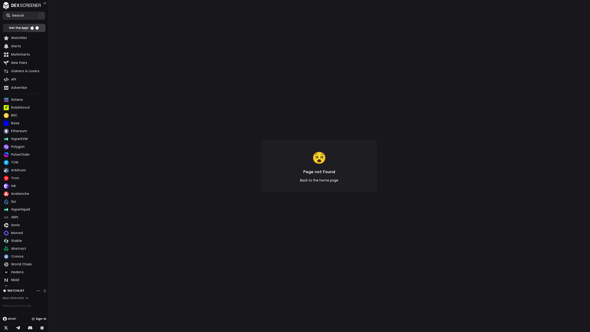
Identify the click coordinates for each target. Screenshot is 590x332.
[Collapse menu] (44, 3)
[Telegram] (18, 328)
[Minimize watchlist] (38, 290)
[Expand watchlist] (44, 290)
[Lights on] (42, 328)
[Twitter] (6, 328)
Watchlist (15, 291)
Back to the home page (319, 180)
